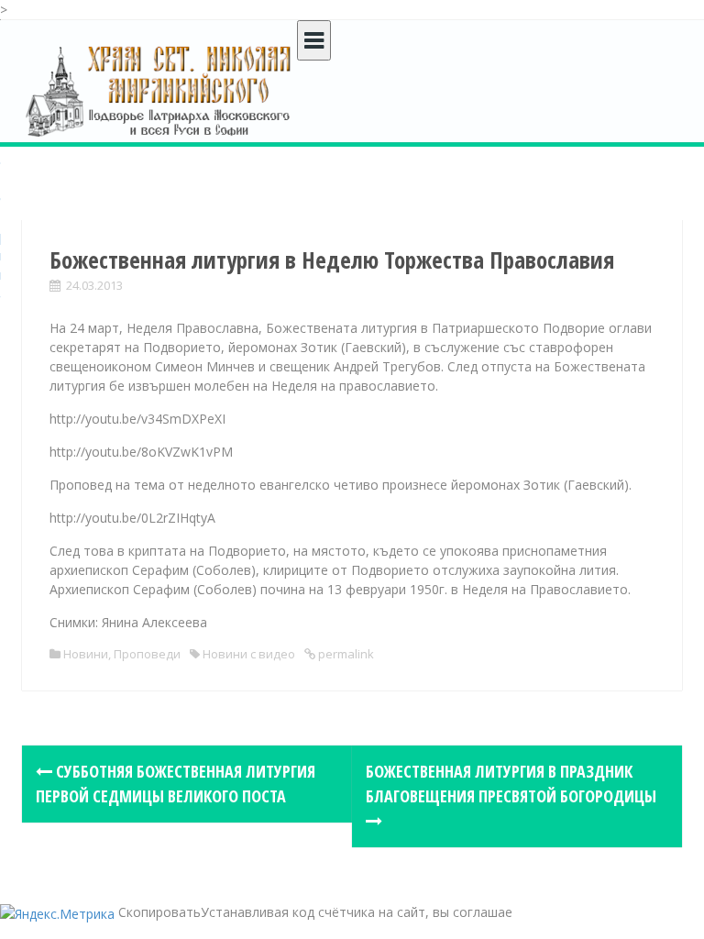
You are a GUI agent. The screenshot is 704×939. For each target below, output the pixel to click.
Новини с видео (249, 654)
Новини (85, 654)
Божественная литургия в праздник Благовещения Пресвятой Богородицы (511, 783)
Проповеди (147, 654)
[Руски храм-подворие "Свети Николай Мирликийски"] (159, 90)
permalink (344, 654)
